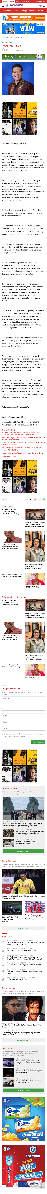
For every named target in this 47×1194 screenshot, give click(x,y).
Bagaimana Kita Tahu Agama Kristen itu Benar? (24, 965)
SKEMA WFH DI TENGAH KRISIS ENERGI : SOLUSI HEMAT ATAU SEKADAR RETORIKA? (23, 444)
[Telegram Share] (39, 499)
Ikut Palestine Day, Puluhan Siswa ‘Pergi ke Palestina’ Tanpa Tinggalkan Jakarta (26, 943)
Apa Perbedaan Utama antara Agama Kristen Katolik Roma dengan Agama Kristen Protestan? (24, 958)
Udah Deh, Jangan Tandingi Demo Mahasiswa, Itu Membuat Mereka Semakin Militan (23, 439)
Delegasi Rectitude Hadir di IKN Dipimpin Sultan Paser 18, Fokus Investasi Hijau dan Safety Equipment (22, 825)
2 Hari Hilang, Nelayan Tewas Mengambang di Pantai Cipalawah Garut (21, 1034)
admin (8, 49)
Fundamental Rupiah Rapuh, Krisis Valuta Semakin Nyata (22, 453)
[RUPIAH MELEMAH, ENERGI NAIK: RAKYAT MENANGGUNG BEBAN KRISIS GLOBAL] (35, 546)
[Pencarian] (44, 6)
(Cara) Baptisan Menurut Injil (17, 979)
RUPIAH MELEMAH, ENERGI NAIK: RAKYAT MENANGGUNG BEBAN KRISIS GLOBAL (21, 449)
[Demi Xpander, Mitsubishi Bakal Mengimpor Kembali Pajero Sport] (8, 1062)
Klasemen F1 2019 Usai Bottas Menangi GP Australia (10, 919)
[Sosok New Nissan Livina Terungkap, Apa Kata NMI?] (8, 1072)
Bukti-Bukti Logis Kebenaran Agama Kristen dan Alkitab (24, 973)
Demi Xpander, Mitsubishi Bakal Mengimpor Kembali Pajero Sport (28, 1062)
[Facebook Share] (26, 499)
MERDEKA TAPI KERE (9, 456)
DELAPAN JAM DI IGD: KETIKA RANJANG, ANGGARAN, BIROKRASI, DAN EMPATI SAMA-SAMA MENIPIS (20, 434)
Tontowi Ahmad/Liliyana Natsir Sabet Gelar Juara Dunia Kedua (34, 917)
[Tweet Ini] (30, 499)
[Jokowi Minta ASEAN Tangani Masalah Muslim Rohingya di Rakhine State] (8, 833)
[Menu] (3, 6)
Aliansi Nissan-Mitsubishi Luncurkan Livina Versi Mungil (28, 1082)
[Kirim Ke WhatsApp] (43, 499)
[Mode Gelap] (40, 6)
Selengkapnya (22, 851)
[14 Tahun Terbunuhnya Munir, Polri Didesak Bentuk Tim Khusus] (23, 1008)
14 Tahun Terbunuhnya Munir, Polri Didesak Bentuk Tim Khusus (21, 1026)
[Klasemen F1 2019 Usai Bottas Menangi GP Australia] (12, 908)
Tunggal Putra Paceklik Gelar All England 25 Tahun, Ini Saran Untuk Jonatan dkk (23, 897)
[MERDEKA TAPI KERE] (35, 579)
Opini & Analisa (7, 42)
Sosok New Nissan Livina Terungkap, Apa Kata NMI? (29, 1072)
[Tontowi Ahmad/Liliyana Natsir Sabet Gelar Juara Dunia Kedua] (35, 907)
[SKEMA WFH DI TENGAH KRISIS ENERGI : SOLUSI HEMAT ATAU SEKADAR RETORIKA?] (12, 537)
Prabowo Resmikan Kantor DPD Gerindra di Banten (27, 843)
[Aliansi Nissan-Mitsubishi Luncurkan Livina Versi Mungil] (8, 1082)
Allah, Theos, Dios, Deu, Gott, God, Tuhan (21, 950)
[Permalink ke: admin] (3, 50)
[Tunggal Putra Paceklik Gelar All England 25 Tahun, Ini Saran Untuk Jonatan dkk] (23, 881)
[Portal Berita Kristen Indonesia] (14, 6)
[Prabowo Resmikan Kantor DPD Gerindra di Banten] (8, 843)
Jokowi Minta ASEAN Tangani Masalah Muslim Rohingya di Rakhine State (30, 833)
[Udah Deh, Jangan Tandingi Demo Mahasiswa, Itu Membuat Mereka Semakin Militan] (35, 514)
